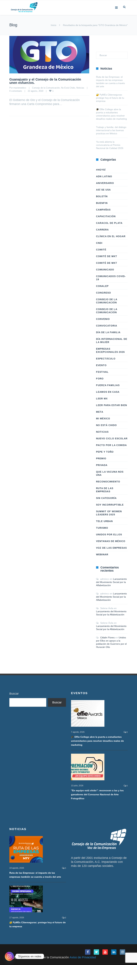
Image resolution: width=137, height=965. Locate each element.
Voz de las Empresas (111, 547)
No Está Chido (68, 88)
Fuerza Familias (108, 385)
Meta (99, 412)
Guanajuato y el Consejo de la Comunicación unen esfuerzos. (45, 81)
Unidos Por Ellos (109, 534)
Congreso (103, 292)
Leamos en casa (107, 392)
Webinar (102, 554)
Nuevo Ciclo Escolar (111, 438)
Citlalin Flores (107, 637)
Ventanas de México (110, 541)
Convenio (103, 319)
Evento (101, 365)
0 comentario (15, 91)
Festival (102, 372)
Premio (101, 458)
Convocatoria (106, 325)
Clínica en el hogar (110, 236)
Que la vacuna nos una (109, 473)
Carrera (102, 229)
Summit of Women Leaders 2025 (109, 513)
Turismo (102, 528)
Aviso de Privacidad (83, 957)
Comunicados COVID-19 (111, 278)
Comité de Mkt (106, 256)
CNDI (99, 243)
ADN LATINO (104, 176)
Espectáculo (105, 358)
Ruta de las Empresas (104, 490)
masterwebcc (19, 88)
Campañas (103, 209)
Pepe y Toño (105, 451)
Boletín (102, 196)
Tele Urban (104, 521)
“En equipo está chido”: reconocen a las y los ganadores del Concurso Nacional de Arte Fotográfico (97, 794)
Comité (101, 249)
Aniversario (105, 183)
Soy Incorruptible (110, 504)
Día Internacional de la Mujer (111, 340)
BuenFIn (102, 203)
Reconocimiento (108, 481)
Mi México (103, 418)
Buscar (14, 693)
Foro (100, 378)
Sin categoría (106, 498)
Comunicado (105, 269)
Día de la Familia (108, 332)
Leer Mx (102, 398)
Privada (101, 465)
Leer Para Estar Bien (111, 405)
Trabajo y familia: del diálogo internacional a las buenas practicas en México (111, 130)
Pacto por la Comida (111, 445)
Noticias (80, 88)
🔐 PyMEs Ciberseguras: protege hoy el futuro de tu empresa (110, 97)
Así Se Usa (103, 189)
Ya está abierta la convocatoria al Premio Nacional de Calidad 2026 (109, 144)
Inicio (53, 25)
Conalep (102, 286)
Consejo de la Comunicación (46, 88)
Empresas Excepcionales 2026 (110, 350)
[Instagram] (9, 956)
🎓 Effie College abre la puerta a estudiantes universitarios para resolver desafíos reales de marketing (97, 741)
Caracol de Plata (109, 223)
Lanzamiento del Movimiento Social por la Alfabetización (111, 582)
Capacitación (106, 216)
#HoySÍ (101, 169)
